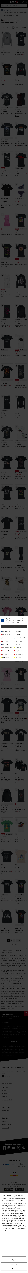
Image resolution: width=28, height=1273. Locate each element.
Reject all (14, 1264)
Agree (14, 1260)
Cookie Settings (11, 1228)
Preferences (14, 1269)
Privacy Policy (19, 1230)
